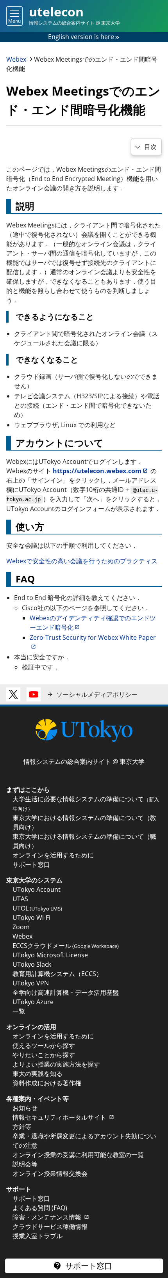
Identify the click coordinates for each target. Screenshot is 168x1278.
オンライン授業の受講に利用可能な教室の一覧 (78, 1154)
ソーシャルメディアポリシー (97, 694)
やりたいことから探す (44, 1055)
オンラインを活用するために (53, 855)
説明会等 (25, 1164)
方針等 (22, 1126)
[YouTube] (34, 694)
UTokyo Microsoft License (50, 955)
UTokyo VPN (31, 983)
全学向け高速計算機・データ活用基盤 (66, 992)
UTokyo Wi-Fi (31, 917)
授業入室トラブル (38, 1236)
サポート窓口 (31, 864)
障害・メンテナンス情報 (48, 1217)
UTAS (20, 899)
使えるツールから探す (44, 1045)
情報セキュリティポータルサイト (60, 1117)
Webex (17, 59)
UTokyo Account (37, 889)
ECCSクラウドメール (66, 945)
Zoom (21, 927)
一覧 (19, 1011)
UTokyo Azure (33, 1002)
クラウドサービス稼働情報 (50, 1226)
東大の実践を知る (38, 1073)
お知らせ (25, 1108)
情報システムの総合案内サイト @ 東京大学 (84, 761)
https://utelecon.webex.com (97, 471)
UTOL (37, 908)
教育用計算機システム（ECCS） (57, 973)
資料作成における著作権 (47, 1083)
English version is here (81, 36)
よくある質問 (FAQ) (40, 1207)
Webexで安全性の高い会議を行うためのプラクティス (81, 561)
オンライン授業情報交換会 (50, 1173)
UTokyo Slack (32, 964)
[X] (13, 694)
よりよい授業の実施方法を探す (56, 1064)
